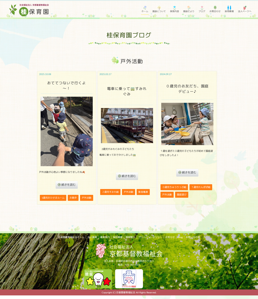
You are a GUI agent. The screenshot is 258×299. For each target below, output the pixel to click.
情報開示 (130, 237)
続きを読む (68, 184)
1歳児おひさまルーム (53, 198)
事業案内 (105, 237)
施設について (159, 11)
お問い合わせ (193, 237)
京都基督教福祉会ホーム (71, 237)
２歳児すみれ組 (110, 192)
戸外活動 (86, 198)
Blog (180, 237)
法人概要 (92, 237)
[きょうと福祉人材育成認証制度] (98, 278)
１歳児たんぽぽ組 (200, 187)
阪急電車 (143, 192)
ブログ (202, 11)
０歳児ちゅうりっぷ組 (174, 187)
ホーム (145, 11)
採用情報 (229, 11)
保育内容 (174, 11)
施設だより (188, 11)
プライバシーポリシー (150, 237)
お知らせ (170, 237)
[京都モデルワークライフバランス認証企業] (129, 278)
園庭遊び (181, 195)
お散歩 (73, 198)
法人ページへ (244, 11)
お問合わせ (215, 11)
